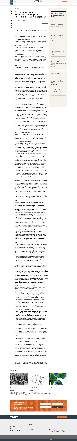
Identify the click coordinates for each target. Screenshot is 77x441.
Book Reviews (53, 46)
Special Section (53, 24)
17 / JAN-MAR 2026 (59, 24)
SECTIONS (30, 424)
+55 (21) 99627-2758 (53, 426)
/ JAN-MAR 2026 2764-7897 (18, 1)
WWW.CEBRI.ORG (12, 426)
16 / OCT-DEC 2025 (59, 13)
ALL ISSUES (31, 427)
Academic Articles (53, 13)
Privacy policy (55, 439)
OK (51, 439)
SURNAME (53, 402)
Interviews (17, 8)
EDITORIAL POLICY (31, 429)
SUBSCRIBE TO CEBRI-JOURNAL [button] (60, 417)
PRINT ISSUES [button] (64, 1)
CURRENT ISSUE (31, 422)
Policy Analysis (53, 35)
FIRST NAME (41, 402)
